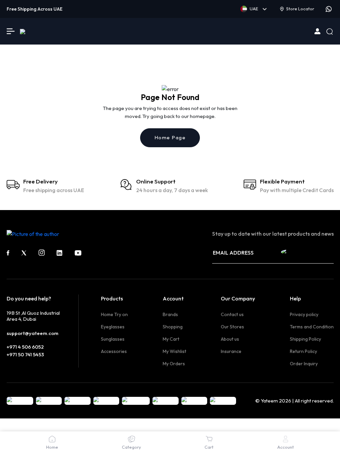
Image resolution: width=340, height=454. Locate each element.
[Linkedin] (59, 253)
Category (131, 447)
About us (230, 339)
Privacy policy (304, 314)
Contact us (232, 314)
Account (285, 447)
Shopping (173, 327)
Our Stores (232, 327)
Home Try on (114, 314)
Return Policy (303, 351)
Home (52, 447)
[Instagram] (42, 253)
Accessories (114, 351)
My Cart (171, 339)
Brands (170, 314)
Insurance (231, 351)
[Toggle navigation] (11, 31)
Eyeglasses (113, 327)
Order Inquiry (304, 364)
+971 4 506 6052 (25, 347)
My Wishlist (174, 351)
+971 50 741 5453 (25, 354)
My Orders (174, 364)
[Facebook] (8, 253)
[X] (24, 253)
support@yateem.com (32, 333)
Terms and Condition (312, 327)
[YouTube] (78, 253)
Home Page (170, 137)
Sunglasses (113, 339)
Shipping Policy (305, 339)
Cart (209, 447)
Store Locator (300, 8)
